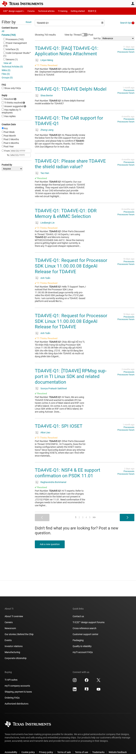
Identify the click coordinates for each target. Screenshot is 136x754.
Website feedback (118, 752)
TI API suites (11, 679)
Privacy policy (46, 752)
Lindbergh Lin (47, 222)
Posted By (7, 164)
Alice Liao (45, 432)
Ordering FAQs (12, 697)
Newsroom (10, 628)
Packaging (78, 640)
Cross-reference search (84, 628)
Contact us (78, 616)
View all (7, 63)
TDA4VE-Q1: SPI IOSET (58, 426)
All (3, 31)
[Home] (25, 3)
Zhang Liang (46, 130)
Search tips (126, 22)
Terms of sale (64, 752)
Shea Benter (46, 95)
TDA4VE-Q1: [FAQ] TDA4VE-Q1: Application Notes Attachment (66, 51)
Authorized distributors (16, 703)
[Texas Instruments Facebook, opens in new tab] (87, 681)
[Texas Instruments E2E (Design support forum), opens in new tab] (87, 690)
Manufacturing (12, 652)
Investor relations (14, 646)
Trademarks (98, 752)
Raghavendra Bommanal (53, 482)
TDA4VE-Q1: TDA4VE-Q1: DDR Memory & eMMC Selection (66, 213)
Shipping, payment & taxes (18, 691)
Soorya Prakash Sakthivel (53, 388)
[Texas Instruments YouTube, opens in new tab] (99, 690)
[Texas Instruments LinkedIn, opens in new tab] (75, 690)
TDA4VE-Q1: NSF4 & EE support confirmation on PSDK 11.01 (67, 472)
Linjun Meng (46, 60)
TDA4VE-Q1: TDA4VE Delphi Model (70, 89)
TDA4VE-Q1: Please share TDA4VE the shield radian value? (70, 163)
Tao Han (44, 173)
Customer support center (85, 634)
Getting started (78, 11)
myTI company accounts (17, 685)
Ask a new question (50, 544)
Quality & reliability (82, 646)
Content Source (10, 27)
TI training (62, 11)
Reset (29, 22)
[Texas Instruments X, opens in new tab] (99, 681)
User (132, 3)
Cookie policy (28, 752)
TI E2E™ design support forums (88, 622)
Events (8, 640)
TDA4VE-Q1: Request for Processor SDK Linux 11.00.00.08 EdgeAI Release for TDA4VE (71, 266)
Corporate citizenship (16, 658)
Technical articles (46, 11)
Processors (129, 49)
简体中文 (92, 11)
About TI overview (14, 616)
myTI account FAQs (83, 652)
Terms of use (81, 752)
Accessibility (11, 752)
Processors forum (125, 52)
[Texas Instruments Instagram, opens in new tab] (75, 681)
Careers (9, 622)
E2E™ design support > (13, 11)
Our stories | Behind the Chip (19, 634)
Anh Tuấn (45, 278)
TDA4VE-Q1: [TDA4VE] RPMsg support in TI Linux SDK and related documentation (71, 376)
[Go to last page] (94, 517)
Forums (31, 11)
